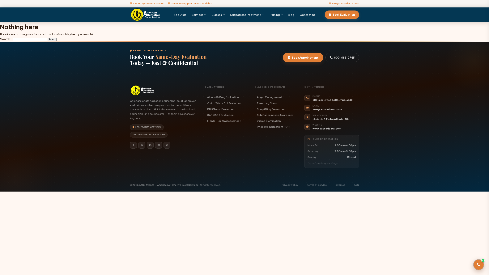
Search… (6, 39)
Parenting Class (267, 103)
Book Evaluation (344, 14)
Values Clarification (269, 120)
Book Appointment (305, 57)
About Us (180, 14)
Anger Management (269, 97)
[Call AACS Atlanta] (479, 265)
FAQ (356, 185)
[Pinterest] (167, 145)
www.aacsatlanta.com (327, 128)
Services (197, 14)
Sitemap (340, 185)
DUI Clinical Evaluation (220, 109)
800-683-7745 (344, 57)
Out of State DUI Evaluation (224, 103)
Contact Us (307, 14)
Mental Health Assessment (224, 120)
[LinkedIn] (150, 145)
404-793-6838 (342, 99)
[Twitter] (141, 145)
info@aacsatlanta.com (345, 3)
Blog (291, 14)
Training (274, 14)
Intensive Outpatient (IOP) (273, 126)
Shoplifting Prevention (271, 109)
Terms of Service (317, 185)
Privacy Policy (290, 185)
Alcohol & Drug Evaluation (223, 97)
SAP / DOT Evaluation (220, 114)
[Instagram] (158, 145)
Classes (216, 14)
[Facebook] (133, 145)
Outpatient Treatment (245, 14)
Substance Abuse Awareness (275, 114)
